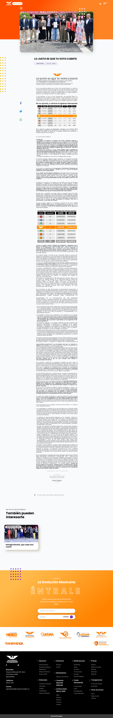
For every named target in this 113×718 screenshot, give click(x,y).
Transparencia (96, 680)
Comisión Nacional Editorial (59, 683)
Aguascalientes (17, 3)
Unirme (66, 616)
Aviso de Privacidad (56, 716)
